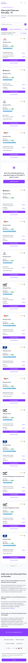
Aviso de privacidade (8, 639)
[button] (14, 24)
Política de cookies (20, 639)
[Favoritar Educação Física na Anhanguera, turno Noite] (24, 39)
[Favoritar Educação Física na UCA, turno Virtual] (24, 101)
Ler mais (3, 17)
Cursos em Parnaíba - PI (7, 7)
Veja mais (12, 608)
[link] (6, 39)
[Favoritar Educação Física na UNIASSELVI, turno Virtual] (24, 284)
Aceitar (14, 660)
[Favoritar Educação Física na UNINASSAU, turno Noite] (24, 70)
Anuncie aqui (19, 643)
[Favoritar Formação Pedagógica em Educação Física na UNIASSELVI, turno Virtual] (24, 473)
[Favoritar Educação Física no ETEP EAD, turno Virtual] (24, 133)
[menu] (25, 2)
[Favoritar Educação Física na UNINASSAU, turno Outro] (24, 190)
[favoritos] (21, 2)
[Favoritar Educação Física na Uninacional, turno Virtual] (24, 347)
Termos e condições (10, 643)
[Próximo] (21, 566)
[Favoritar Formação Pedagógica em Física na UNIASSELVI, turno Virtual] (24, 504)
